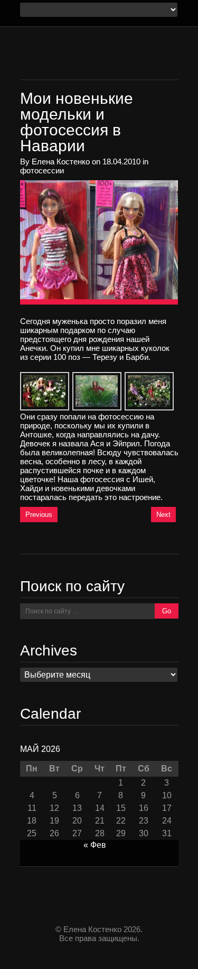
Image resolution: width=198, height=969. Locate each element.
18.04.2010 (121, 161)
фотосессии (42, 170)
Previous (38, 514)
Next (163, 514)
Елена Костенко (61, 161)
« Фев (94, 844)
